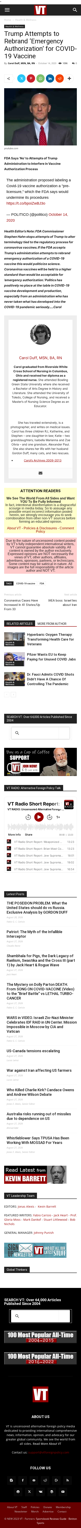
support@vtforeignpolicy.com (48, 1452)
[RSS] (67, 1480)
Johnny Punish (44, 1233)
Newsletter (21, 1511)
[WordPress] (52, 1492)
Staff (24, 1507)
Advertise (48, 1511)
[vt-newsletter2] (35, 1257)
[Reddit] (45, 1480)
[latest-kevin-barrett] (35, 1183)
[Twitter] (21, 78)
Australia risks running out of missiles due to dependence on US (39, 1116)
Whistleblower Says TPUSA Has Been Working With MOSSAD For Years (38, 1140)
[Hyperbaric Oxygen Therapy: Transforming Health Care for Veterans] (14, 639)
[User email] (40, 473)
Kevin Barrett (47, 1206)
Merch (35, 1511)
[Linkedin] (50, 78)
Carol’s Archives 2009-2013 (42, 460)
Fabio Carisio (42, 1215)
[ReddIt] (59, 78)
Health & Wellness (25, 20)
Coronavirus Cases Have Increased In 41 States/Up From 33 (22, 605)
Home (7, 20)
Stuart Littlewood (55, 1220)
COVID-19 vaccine (25, 583)
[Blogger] (11, 1480)
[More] (69, 78)
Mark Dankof (32, 1220)
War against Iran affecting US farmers (39, 1070)
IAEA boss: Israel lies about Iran (62, 603)
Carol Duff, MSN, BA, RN (21, 63)
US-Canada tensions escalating (33, 1051)
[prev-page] (6, 694)
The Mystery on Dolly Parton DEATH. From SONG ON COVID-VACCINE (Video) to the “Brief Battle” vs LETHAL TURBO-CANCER (40, 991)
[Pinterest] (31, 78)
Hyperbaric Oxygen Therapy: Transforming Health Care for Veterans (50, 639)
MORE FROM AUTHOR (52, 623)
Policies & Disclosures (40, 528)
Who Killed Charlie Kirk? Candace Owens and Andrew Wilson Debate (40, 1092)
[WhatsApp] (40, 78)
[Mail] (34, 1480)
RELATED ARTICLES (20, 623)
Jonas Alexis (26, 1206)
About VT (14, 528)
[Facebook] (22, 1480)
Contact (62, 1511)
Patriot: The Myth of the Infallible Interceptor (34, 934)
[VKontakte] (40, 1492)
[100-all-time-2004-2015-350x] (40, 1342)
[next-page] (13, 694)
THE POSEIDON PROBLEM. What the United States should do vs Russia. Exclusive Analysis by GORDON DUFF (37, 907)
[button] (7, 10)
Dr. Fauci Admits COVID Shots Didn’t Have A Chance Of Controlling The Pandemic (50, 679)
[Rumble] (56, 1480)
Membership (63, 1507)
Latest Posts (15, 894)
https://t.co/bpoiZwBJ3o (25, 203)
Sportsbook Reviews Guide (51, 1519)
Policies (35, 1507)
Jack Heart (61, 1215)
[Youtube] (63, 1492)
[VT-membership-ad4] (40, 775)
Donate (47, 1507)
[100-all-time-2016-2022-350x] (40, 1364)
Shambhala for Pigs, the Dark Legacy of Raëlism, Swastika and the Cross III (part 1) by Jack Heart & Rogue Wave (41, 960)
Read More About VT (47, 1444)
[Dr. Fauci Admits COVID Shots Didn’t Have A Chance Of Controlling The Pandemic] (14, 679)
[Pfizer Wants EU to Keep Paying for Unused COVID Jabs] (14, 659)
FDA (42, 583)
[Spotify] (18, 1492)
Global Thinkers (17, 1269)
